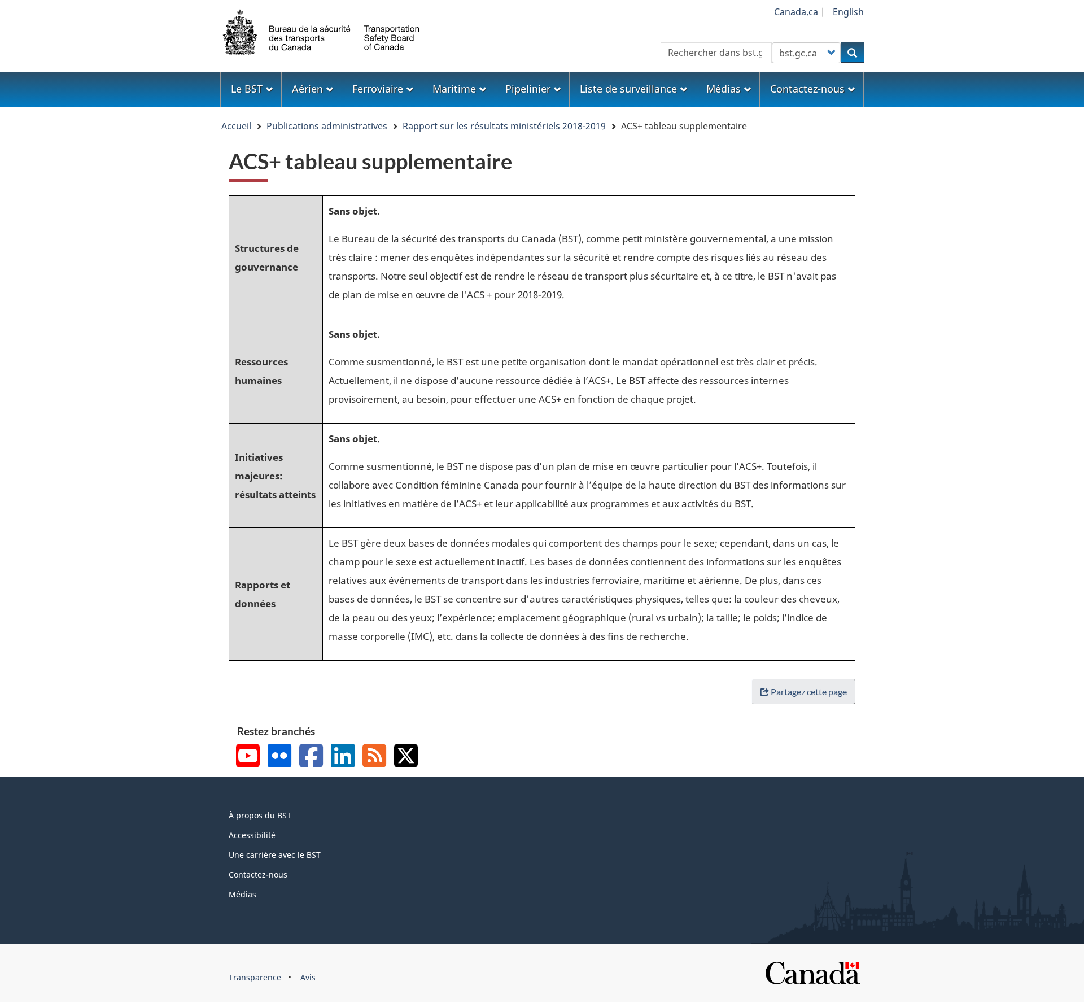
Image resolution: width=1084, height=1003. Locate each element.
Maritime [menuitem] (454, 88)
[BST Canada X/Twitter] (406, 757)
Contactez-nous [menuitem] (807, 88)
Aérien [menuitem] (307, 88)
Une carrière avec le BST (275, 854)
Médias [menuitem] (723, 88)
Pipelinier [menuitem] (527, 88)
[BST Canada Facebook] (311, 757)
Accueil (236, 126)
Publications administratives (326, 126)
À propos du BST (260, 815)
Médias (242, 894)
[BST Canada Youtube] (248, 757)
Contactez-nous (258, 874)
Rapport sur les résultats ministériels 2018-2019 (504, 126)
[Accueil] (321, 31)
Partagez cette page (809, 691)
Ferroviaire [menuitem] (377, 88)
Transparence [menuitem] (255, 977)
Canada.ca (796, 12)
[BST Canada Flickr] (279, 757)
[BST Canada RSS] (374, 757)
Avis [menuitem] (308, 977)
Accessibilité (252, 835)
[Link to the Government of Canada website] (812, 972)
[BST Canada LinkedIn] (343, 757)
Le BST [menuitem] (247, 88)
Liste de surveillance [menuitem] (628, 88)
